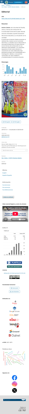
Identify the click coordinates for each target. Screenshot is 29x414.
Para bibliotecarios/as (7, 190)
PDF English (17, 122)
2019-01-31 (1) (5, 137)
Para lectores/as (6, 185)
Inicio (3, 5)
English (4, 173)
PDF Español (7, 122)
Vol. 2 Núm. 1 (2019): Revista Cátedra (10, 7)
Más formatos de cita (8, 150)
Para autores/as (6, 187)
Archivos (8, 5)
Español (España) (7, 175)
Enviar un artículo (8, 197)
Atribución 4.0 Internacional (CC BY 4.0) (14, 273)
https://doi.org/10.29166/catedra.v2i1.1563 (13, 18)
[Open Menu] (1, 1)
